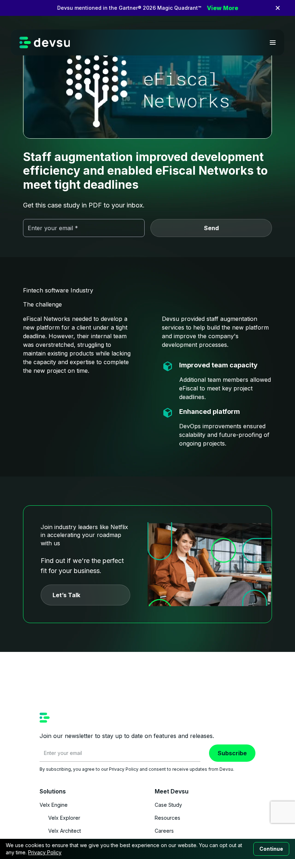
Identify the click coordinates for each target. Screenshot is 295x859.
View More (222, 8)
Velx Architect (64, 831)
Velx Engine (54, 805)
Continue (271, 849)
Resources (167, 818)
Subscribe (232, 753)
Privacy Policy (45, 852)
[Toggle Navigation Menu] (273, 42)
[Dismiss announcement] (277, 8)
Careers (164, 831)
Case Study (168, 805)
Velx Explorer (64, 818)
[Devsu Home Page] (44, 42)
